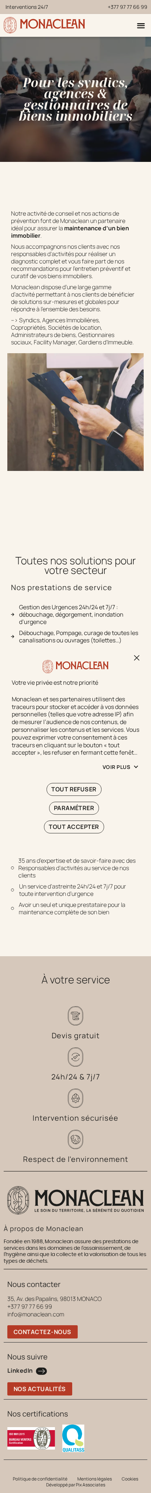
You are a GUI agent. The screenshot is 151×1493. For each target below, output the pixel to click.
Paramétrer (74, 808)
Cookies (130, 1479)
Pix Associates (90, 1485)
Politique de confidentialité (40, 1479)
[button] (141, 25)
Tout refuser (135, 658)
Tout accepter (74, 827)
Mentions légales (94, 1479)
